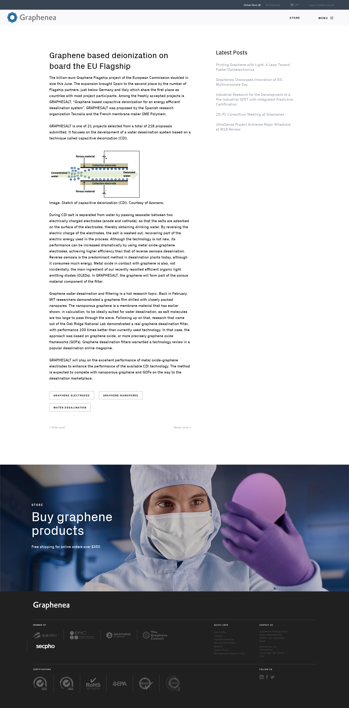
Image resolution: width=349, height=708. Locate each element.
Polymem (157, 113)
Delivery (218, 635)
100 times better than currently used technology (119, 329)
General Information (225, 642)
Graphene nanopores (120, 395)
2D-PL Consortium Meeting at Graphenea (250, 114)
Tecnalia (78, 113)
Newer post (181, 427)
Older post (58, 427)
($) (253, 4)
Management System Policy (229, 653)
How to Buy (220, 632)
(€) (273, 4)
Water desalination (70, 407)
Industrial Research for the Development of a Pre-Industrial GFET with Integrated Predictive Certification (254, 99)
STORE (295, 17)
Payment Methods (224, 639)
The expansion (86, 83)
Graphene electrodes (72, 395)
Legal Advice (221, 649)
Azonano (156, 202)
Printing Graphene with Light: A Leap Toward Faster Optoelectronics (253, 67)
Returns (218, 646)
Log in (312, 4)
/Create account (325, 4)
